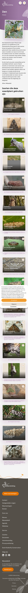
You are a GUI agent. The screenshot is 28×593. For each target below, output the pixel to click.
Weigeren (14, 304)
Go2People (17, 578)
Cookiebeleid (13, 306)
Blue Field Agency (15, 580)
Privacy (14, 583)
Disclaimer (14, 586)
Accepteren (14, 300)
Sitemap (14, 589)
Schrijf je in (7, 569)
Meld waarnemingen (10, 493)
